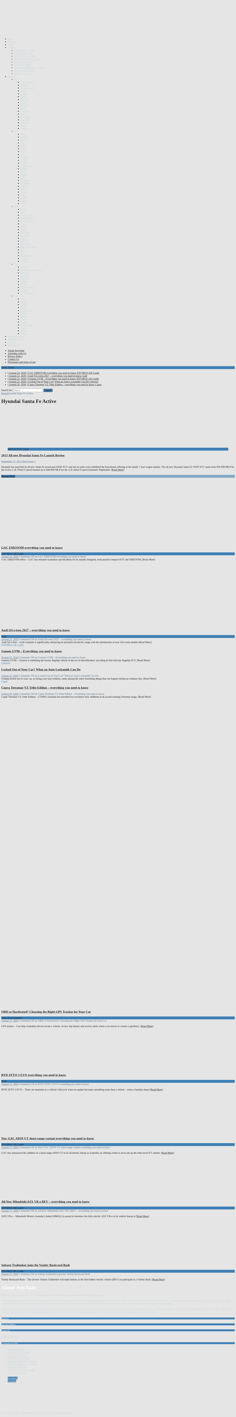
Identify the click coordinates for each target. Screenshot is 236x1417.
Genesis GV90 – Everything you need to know (31, 651)
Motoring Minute (16, 336)
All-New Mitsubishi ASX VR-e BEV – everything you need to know (45, 1201)
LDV (23, 226)
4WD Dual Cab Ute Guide (21, 1369)
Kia (22, 212)
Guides (11, 47)
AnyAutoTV (14, 345)
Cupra (24, 125)
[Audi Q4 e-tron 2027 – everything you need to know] (62, 624)
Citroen (24, 122)
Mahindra (25, 232)
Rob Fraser (28, 461)
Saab (23, 298)
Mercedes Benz (28, 246)
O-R (16, 264)
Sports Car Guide (23, 73)
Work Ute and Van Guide (27, 59)
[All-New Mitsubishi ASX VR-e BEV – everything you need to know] (34, 1195)
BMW (24, 96)
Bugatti (24, 105)
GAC (23, 154)
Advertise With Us (8, 1324)
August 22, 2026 (9, 639)
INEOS (24, 186)
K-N (16, 206)
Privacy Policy (15, 356)
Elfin (23, 134)
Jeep (23, 203)
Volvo (24, 327)
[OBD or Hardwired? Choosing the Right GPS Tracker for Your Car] (62, 1005)
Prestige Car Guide (23, 70)
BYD (23, 108)
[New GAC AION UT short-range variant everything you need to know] (34, 1132)
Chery (24, 114)
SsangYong (26, 310)
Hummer (25, 180)
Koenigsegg (27, 215)
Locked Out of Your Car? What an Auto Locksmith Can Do (41, 669)
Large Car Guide (22, 64)
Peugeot (25, 272)
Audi (23, 90)
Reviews (12, 41)
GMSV (24, 163)
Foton (23, 148)
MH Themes (66, 1413)
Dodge (24, 128)
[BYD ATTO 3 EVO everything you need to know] (34, 1068)
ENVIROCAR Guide (25, 56)
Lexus (24, 223)
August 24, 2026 (9, 556)
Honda (24, 174)
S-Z (16, 296)
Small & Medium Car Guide (22, 1361)
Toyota (24, 322)
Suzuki (24, 316)
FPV (23, 151)
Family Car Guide (23, 62)
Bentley (24, 93)
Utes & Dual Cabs (23, 53)
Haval (24, 171)
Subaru (24, 313)
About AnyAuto (16, 350)
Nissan (24, 261)
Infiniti (24, 189)
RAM (23, 284)
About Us (5, 1318)
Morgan (25, 258)
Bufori (24, 102)
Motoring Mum (15, 339)
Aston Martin (27, 88)
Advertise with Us (17, 353)
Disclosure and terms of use (22, 362)
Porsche (25, 278)
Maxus (24, 238)
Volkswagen (27, 324)
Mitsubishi (26, 255)
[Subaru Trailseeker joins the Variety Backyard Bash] (34, 1258)
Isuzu (23, 192)
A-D (16, 79)
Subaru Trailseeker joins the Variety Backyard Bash (35, 1265)
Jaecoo (24, 197)
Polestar (25, 275)
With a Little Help (10, 1336)
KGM (24, 209)
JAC (23, 194)
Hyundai (25, 183)
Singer (24, 301)
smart (23, 307)
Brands (11, 76)
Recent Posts (8, 476)
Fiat (22, 142)
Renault (24, 290)
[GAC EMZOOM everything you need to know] (62, 541)
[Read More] (117, 469)
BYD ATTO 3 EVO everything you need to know (33, 1075)
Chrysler (25, 119)
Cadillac (25, 111)
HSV (23, 177)
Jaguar (24, 200)
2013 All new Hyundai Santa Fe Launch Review (33, 455)
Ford (23, 145)
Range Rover (27, 287)
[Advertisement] (59, 27)
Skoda (24, 304)
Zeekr (23, 333)
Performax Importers (31, 270)
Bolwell (25, 99)
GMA (24, 160)
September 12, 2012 (11, 461)
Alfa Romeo (27, 82)
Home (11, 38)
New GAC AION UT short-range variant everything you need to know (47, 1138)
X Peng (24, 330)
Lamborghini (27, 218)
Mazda (24, 241)
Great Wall (26, 166)
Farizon (24, 137)
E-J (15, 131)
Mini (23, 252)
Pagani (24, 267)
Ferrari (24, 140)
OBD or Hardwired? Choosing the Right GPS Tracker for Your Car (46, 1011)
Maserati (25, 235)
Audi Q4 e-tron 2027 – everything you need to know (35, 630)
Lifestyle (12, 342)
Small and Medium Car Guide (29, 67)
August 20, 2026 (9, 694)
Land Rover (27, 220)
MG (23, 249)
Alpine (24, 85)
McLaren (25, 244)
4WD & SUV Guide (24, 50)
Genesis (25, 157)
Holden (24, 168)
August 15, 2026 (9, 1020)
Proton (24, 281)
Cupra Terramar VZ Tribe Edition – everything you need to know (44, 687)
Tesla (23, 319)
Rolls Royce (27, 293)
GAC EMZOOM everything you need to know (32, 547)
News (11, 44)
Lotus (23, 229)
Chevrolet (26, 116)
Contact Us (13, 359)
